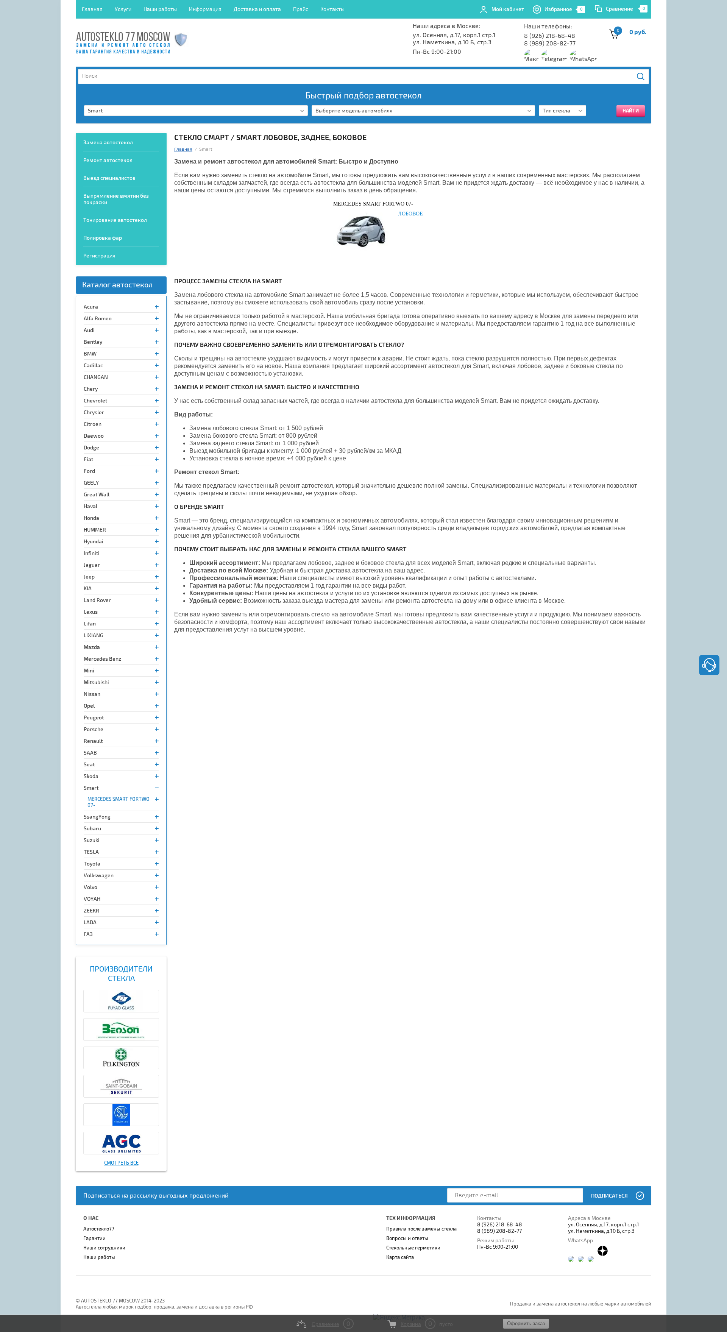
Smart (91, 788)
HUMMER (95, 530)
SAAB (90, 753)
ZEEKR (91, 911)
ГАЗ (88, 934)
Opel (89, 706)
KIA (88, 588)
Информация (205, 9)
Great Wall (96, 494)
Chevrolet (95, 401)
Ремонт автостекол (108, 160)
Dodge (91, 448)
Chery (91, 389)
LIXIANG (93, 635)
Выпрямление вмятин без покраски (116, 199)
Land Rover (97, 600)
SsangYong (97, 817)
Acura (91, 307)
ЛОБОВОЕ (410, 214)
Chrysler (94, 412)
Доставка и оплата (257, 9)
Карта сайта (400, 1257)
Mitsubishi (96, 682)
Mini (89, 671)
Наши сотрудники (104, 1248)
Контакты (332, 9)
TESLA (91, 852)
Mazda (92, 647)
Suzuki (92, 840)
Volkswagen (99, 875)
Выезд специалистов (109, 178)
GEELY (91, 483)
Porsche (93, 729)
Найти (641, 76)
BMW (90, 354)
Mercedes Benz (102, 659)
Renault (93, 741)
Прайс (300, 9)
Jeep (89, 577)
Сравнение (619, 9)
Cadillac (93, 365)
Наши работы (160, 9)
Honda (91, 518)
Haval (90, 506)
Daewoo (94, 436)
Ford (89, 471)
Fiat (88, 459)
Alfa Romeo (98, 318)
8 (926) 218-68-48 (549, 36)
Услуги (123, 9)
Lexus (91, 612)
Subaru (92, 828)
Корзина (411, 1324)
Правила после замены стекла (421, 1229)
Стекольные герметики (413, 1248)
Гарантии (94, 1238)
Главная (92, 9)
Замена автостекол (108, 142)
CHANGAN (96, 377)
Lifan (90, 624)
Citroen (92, 424)
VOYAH (92, 899)
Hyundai (93, 541)
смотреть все (121, 1163)
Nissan (92, 694)
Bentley (93, 342)
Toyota (92, 864)
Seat (89, 764)
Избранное (563, 9)
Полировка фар (102, 238)
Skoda (91, 776)
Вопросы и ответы (407, 1238)
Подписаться (609, 1196)
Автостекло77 (98, 1229)
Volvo (90, 887)
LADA (90, 922)
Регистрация (99, 256)
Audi (89, 330)
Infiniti (92, 553)
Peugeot (94, 717)
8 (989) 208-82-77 (550, 43)
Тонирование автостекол (115, 220)
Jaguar (92, 565)
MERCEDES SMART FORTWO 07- (118, 802)
